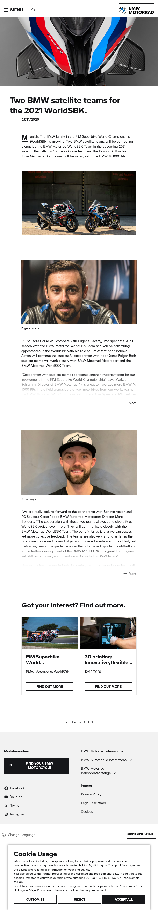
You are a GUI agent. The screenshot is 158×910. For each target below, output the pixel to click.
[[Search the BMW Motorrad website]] (33, 8)
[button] (13, 10)
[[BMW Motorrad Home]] (136, 10)
